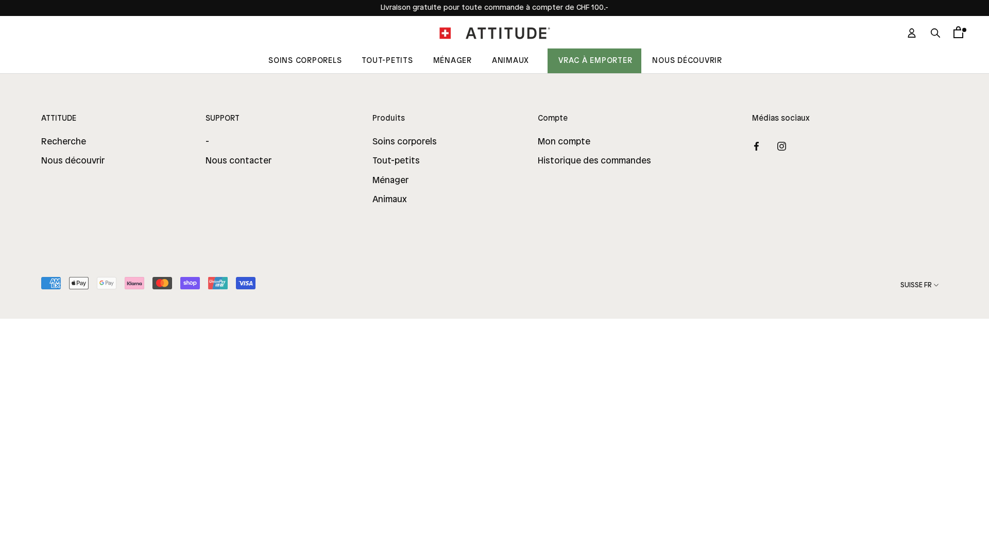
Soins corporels (404, 141)
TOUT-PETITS (387, 61)
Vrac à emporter (595, 61)
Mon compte (564, 141)
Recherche (63, 141)
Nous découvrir (687, 61)
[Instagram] (781, 146)
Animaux (510, 61)
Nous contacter (238, 161)
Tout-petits (396, 161)
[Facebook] (756, 146)
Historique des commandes (594, 161)
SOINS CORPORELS (305, 61)
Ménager (452, 61)
